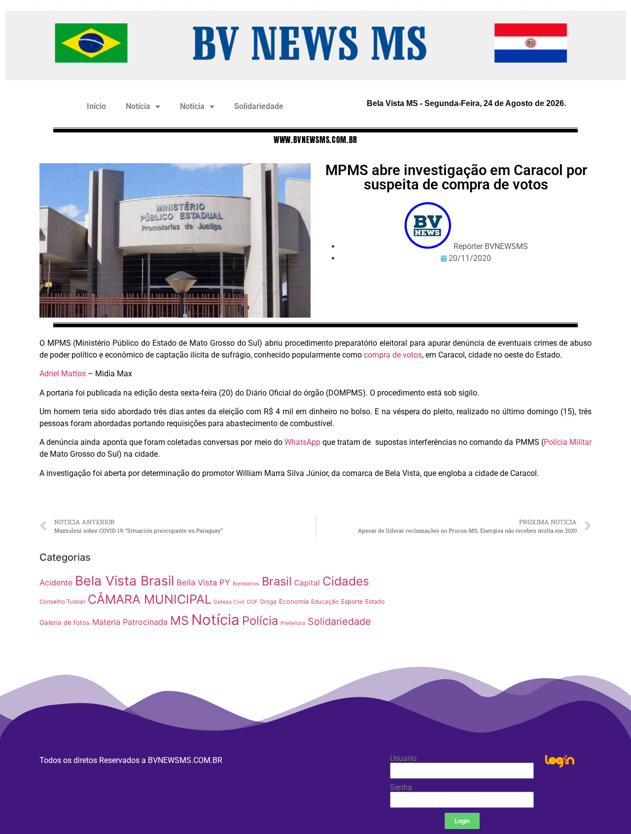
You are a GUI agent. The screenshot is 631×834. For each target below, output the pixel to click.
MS (179, 620)
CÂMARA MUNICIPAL (149, 599)
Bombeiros (246, 583)
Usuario (403, 758)
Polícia (260, 621)
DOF (252, 602)
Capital (307, 582)
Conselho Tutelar (62, 601)
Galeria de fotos (64, 622)
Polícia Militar (568, 442)
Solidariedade (258, 106)
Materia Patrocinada (130, 622)
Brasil (277, 581)
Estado (375, 601)
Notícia (138, 106)
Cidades (345, 581)
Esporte (352, 601)
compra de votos (393, 355)
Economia (294, 601)
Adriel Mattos (62, 373)
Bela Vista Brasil (124, 580)
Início (96, 106)
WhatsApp (302, 442)
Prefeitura (292, 623)
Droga (268, 601)
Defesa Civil (229, 602)
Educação (325, 601)
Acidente (55, 582)
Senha (401, 788)
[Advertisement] (495, 616)
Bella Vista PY (203, 582)
